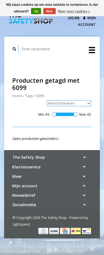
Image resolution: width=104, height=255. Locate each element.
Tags (29, 95)
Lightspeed (21, 224)
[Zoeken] (14, 49)
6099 (40, 95)
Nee (49, 11)
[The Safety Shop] (30, 18)
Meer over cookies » (74, 11)
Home (17, 95)
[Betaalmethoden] (43, 230)
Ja (36, 11)
